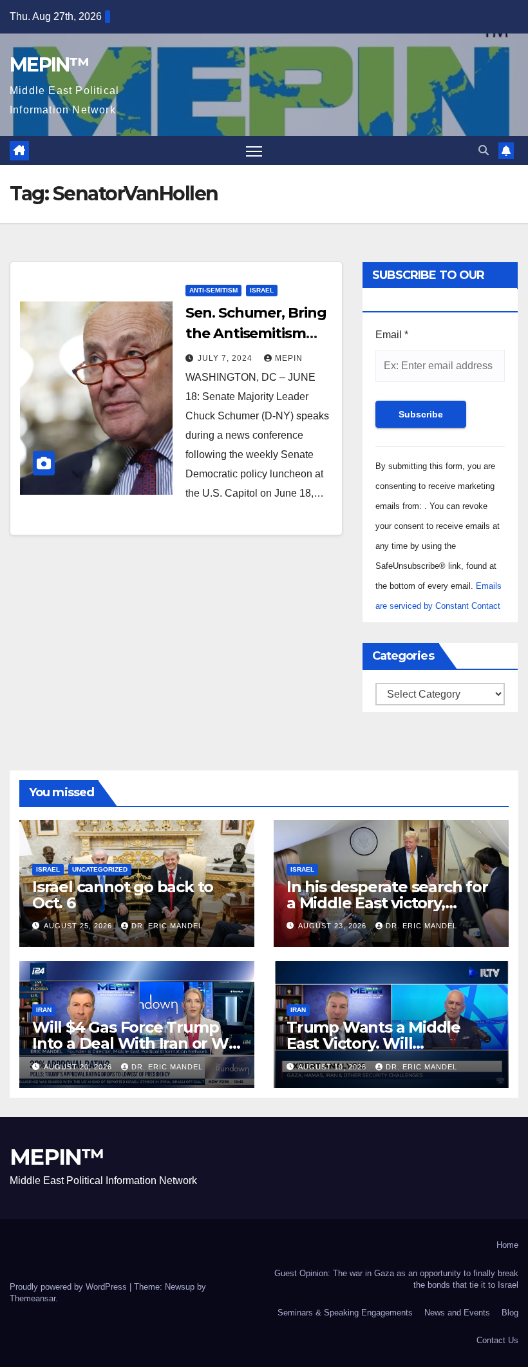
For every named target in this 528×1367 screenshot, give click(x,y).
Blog (510, 1312)
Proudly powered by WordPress (69, 1287)
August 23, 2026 (333, 926)
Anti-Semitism (213, 290)
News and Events (457, 1312)
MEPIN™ (49, 65)
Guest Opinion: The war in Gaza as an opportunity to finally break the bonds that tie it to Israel (396, 1279)
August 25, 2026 (79, 926)
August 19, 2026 (333, 1067)
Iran (44, 1009)
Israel (262, 290)
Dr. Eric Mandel (167, 926)
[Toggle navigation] (254, 150)
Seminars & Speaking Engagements (345, 1312)
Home (507, 1245)
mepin (289, 358)
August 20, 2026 (79, 1067)
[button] (483, 150)
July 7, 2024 (226, 358)
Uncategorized (99, 869)
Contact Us (497, 1340)
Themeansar (32, 1298)
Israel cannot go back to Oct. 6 (122, 894)
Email (391, 334)
